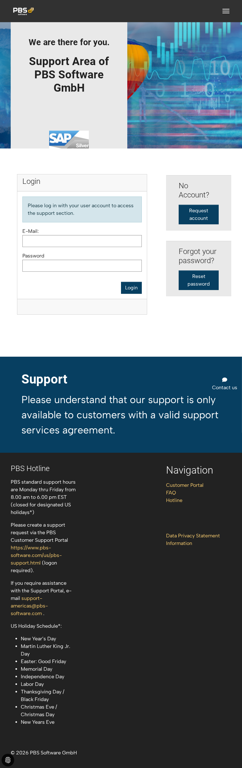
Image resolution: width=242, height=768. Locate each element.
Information (179, 543)
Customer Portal (185, 485)
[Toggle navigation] (226, 11)
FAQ (171, 493)
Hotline (174, 500)
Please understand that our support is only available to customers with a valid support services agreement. (119, 415)
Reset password (198, 280)
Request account (198, 214)
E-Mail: (30, 231)
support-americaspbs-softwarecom (29, 605)
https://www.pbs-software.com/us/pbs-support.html (36, 555)
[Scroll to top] (228, 754)
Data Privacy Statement (193, 536)
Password (33, 256)
